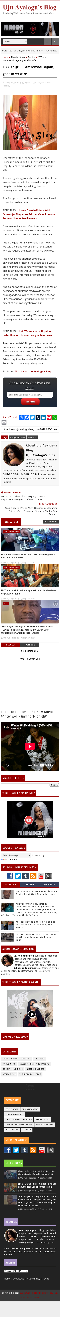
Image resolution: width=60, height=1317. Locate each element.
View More (52, 521)
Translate (12, 859)
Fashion (26, 1130)
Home (5, 57)
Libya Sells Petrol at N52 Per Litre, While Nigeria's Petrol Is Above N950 (28, 556)
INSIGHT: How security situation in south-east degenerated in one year (36, 937)
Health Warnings (15, 1114)
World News (9, 1064)
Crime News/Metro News (19, 1119)
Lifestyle (39, 1059)
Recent (30, 884)
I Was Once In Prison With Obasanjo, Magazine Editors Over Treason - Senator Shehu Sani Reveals (29, 214)
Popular (10, 884)
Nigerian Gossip (44, 1124)
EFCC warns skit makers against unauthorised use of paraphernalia (28, 592)
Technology (26, 1074)
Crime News (12, 1109)
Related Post (11, 521)
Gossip (6, 1069)
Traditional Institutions (19, 1124)
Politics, (6, 85)
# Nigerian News (17, 437)
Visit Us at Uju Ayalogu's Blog (33, 371)
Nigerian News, (45, 82)
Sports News (43, 1119)
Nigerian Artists (35, 1069)
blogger (10, 644)
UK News (18, 1069)
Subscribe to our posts (21, 474)
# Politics (32, 437)
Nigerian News (18, 57)
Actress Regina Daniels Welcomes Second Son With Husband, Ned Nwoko (36, 925)
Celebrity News (30, 1109)
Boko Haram (12, 1130)
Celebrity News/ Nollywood (34, 1064)
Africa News (9, 1074)
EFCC (6, 603)
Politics (31, 57)
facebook (30, 644)
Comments (49, 884)
